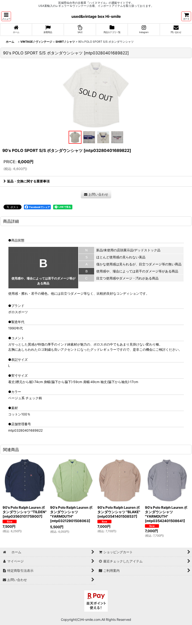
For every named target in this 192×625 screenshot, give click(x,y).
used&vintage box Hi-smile (96, 16)
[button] (6, 16)
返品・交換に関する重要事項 (28, 181)
